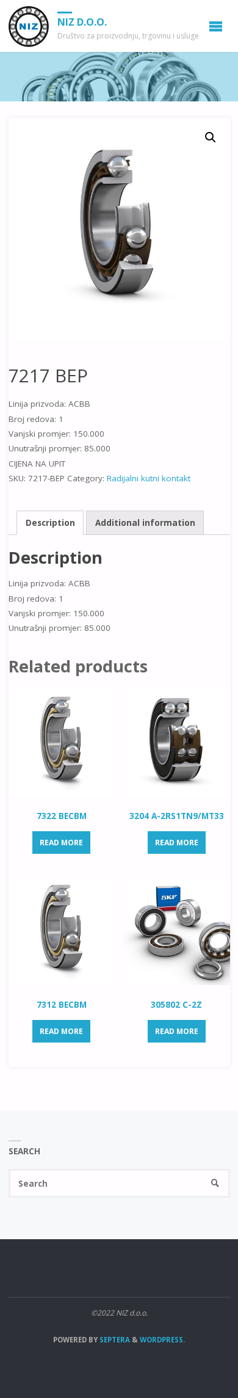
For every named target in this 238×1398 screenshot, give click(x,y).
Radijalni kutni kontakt (148, 478)
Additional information (145, 522)
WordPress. (162, 1339)
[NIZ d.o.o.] (29, 25)
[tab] (50, 523)
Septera (114, 1339)
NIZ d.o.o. (82, 22)
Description (50, 522)
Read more (61, 842)
